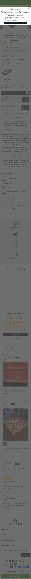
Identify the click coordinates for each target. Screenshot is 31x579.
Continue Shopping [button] (15, 23)
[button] (29, 8)
